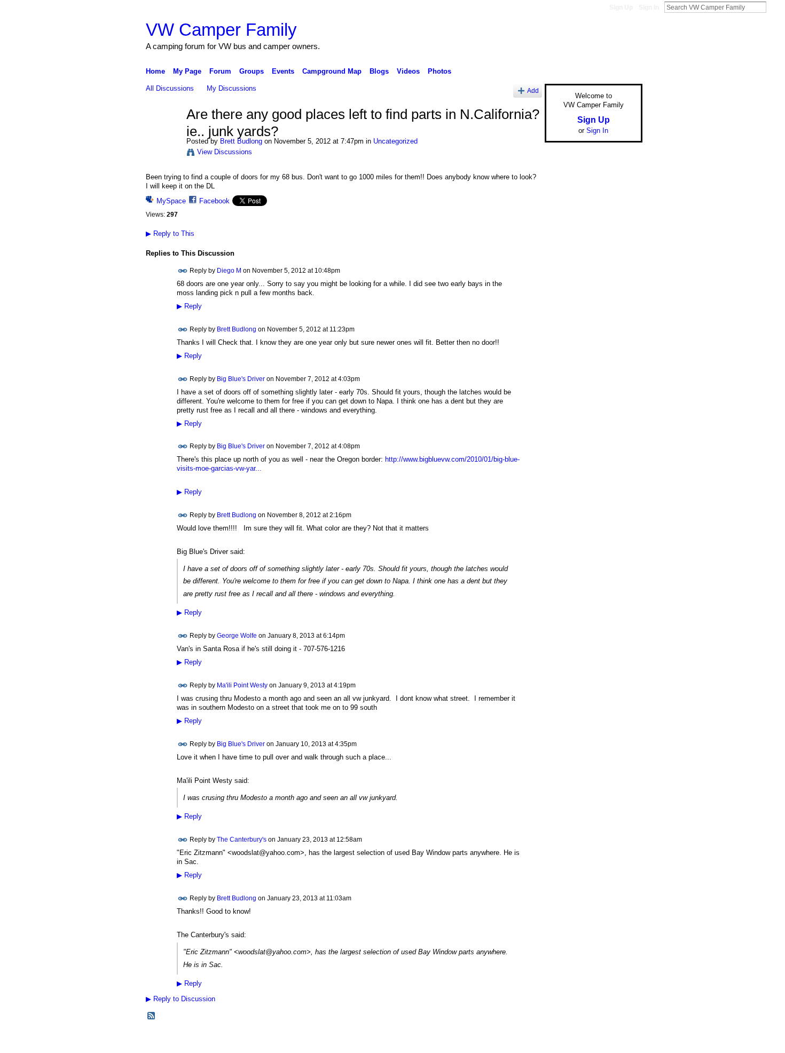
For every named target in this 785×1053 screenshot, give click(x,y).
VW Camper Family (221, 29)
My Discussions (231, 88)
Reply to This (170, 233)
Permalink (183, 271)
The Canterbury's (241, 839)
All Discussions (170, 88)
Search (775, 7)
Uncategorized (395, 141)
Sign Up (621, 7)
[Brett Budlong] (163, 137)
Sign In (649, 7)
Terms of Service (618, 1040)
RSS (151, 1016)
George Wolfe (237, 635)
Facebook (214, 201)
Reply (189, 306)
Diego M (229, 270)
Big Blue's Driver (241, 378)
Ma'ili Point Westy (242, 685)
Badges (521, 1040)
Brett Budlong (241, 141)
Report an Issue (563, 1040)
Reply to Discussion (180, 999)
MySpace (171, 201)
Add (533, 90)
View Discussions (224, 152)
